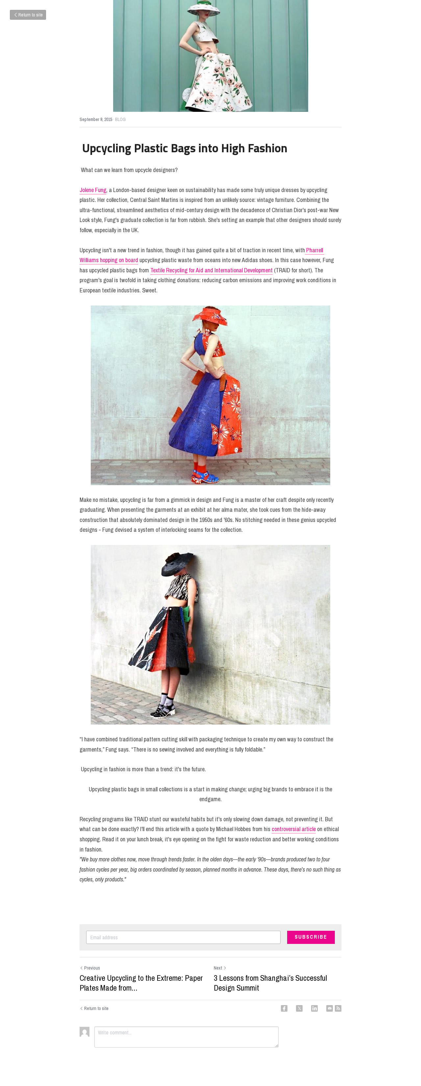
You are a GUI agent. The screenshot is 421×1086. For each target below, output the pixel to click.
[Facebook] (284, 1008)
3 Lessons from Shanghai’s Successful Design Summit (270, 983)
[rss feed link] (338, 1008)
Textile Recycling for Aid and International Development (211, 270)
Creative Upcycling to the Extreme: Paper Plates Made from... (141, 983)
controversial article (294, 829)
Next (218, 968)
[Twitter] (299, 1008)
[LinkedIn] (314, 1008)
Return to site (30, 15)
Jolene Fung (93, 190)
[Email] (329, 1008)
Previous (92, 968)
